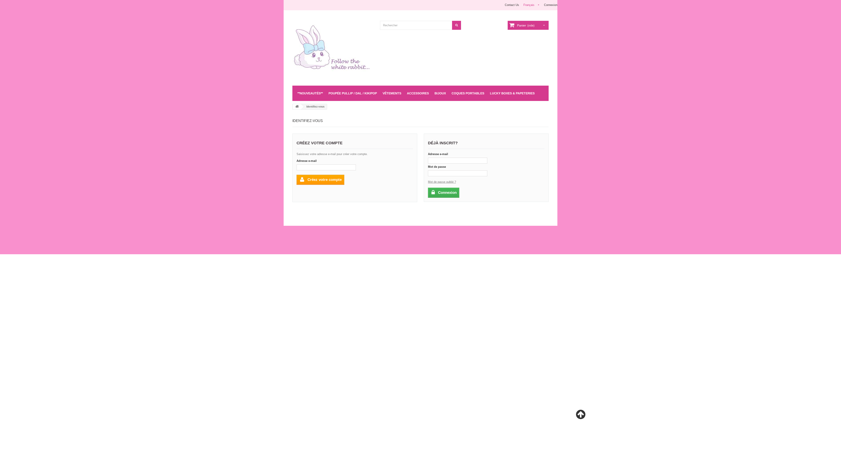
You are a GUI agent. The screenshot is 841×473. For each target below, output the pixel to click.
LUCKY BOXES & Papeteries (512, 93)
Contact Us (512, 5)
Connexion (550, 5)
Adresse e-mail (307, 160)
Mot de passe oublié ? (442, 182)
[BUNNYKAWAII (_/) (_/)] (332, 50)
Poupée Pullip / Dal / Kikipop (353, 93)
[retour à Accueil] (297, 106)
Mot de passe (437, 166)
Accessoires (418, 93)
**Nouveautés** (310, 93)
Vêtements (392, 93)
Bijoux (440, 93)
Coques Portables (468, 93)
